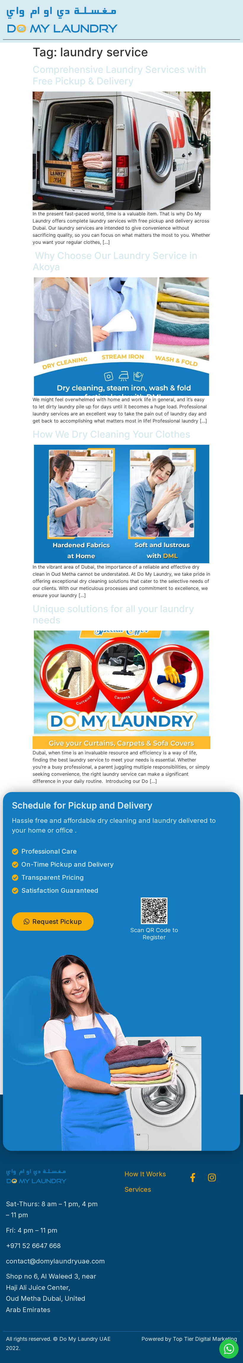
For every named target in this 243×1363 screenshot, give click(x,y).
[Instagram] (212, 1177)
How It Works (145, 1174)
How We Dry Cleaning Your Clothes (111, 434)
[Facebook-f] (193, 1177)
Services (137, 1189)
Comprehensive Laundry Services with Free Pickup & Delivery (119, 75)
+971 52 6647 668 (33, 1246)
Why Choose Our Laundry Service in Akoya (115, 261)
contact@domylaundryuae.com (55, 1261)
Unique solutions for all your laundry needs (113, 614)
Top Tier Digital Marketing (205, 1339)
